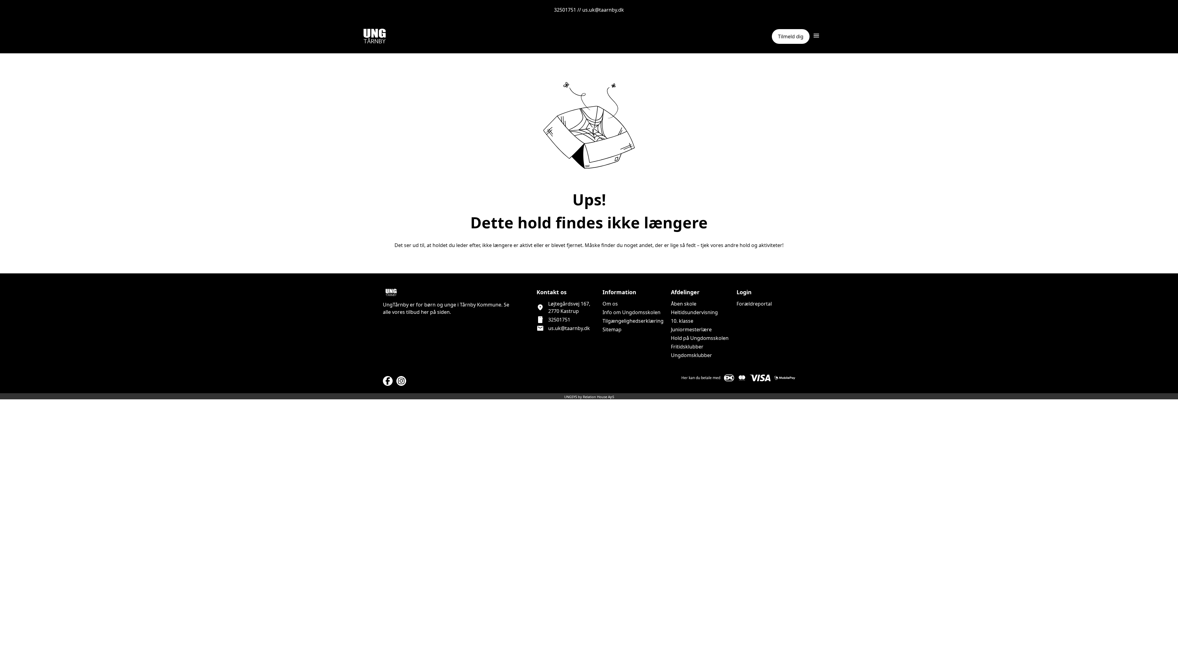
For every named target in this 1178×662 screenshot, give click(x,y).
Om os (610, 303)
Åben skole (683, 303)
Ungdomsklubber (691, 355)
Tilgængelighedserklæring (633, 321)
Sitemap (612, 329)
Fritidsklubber (687, 346)
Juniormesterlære (691, 329)
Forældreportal (754, 303)
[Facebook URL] (388, 381)
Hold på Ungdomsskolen (700, 338)
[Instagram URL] (401, 381)
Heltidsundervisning (694, 312)
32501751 (559, 319)
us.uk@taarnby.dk (569, 328)
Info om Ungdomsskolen (631, 312)
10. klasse (682, 321)
